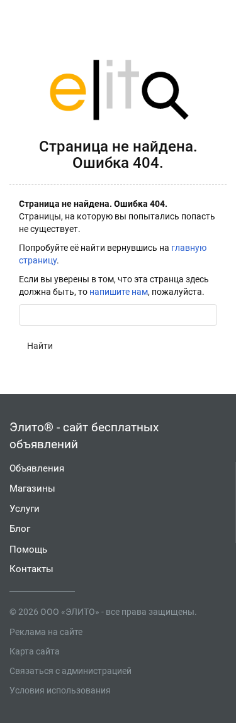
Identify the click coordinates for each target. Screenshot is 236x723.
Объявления (36, 468)
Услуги (24, 508)
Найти (40, 346)
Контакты (31, 569)
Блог (19, 528)
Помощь (28, 549)
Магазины (32, 488)
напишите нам (118, 292)
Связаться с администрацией (70, 671)
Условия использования (60, 690)
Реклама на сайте (45, 632)
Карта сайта (34, 651)
